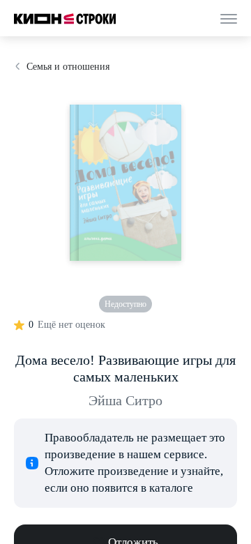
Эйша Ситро (125, 400)
